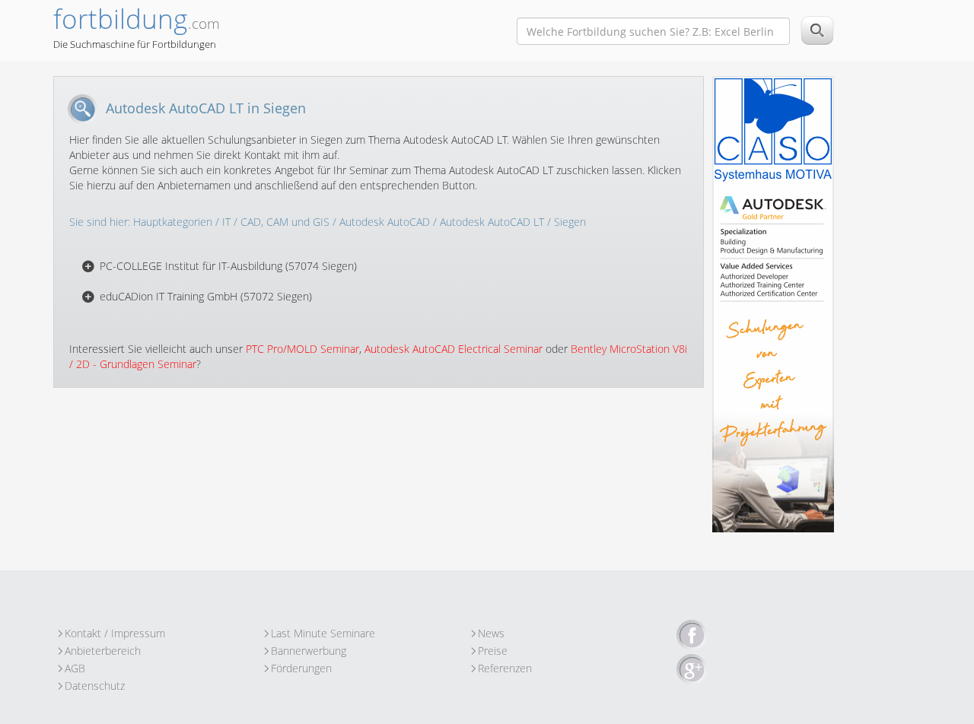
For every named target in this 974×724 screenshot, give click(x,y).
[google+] (691, 670)
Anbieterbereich (103, 650)
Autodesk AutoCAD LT (492, 221)
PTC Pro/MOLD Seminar (302, 348)
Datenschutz (95, 685)
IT (226, 221)
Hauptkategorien (172, 221)
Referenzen (505, 668)
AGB (75, 668)
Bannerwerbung (308, 650)
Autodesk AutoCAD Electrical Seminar (453, 348)
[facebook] (691, 636)
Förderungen (301, 668)
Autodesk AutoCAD (384, 221)
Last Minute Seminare (323, 633)
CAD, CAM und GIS (284, 221)
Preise (493, 650)
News (491, 633)
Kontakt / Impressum (115, 633)
